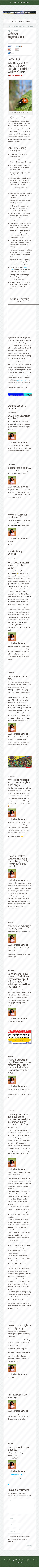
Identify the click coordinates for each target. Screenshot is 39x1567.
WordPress (19, 1562)
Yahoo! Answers (26, 1478)
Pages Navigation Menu (21, 2)
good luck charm (22, 380)
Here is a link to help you (15, 1474)
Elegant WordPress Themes (19, 1560)
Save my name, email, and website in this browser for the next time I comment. (19, 1539)
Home (9, 26)
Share (9, 1485)
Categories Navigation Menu (21, 21)
